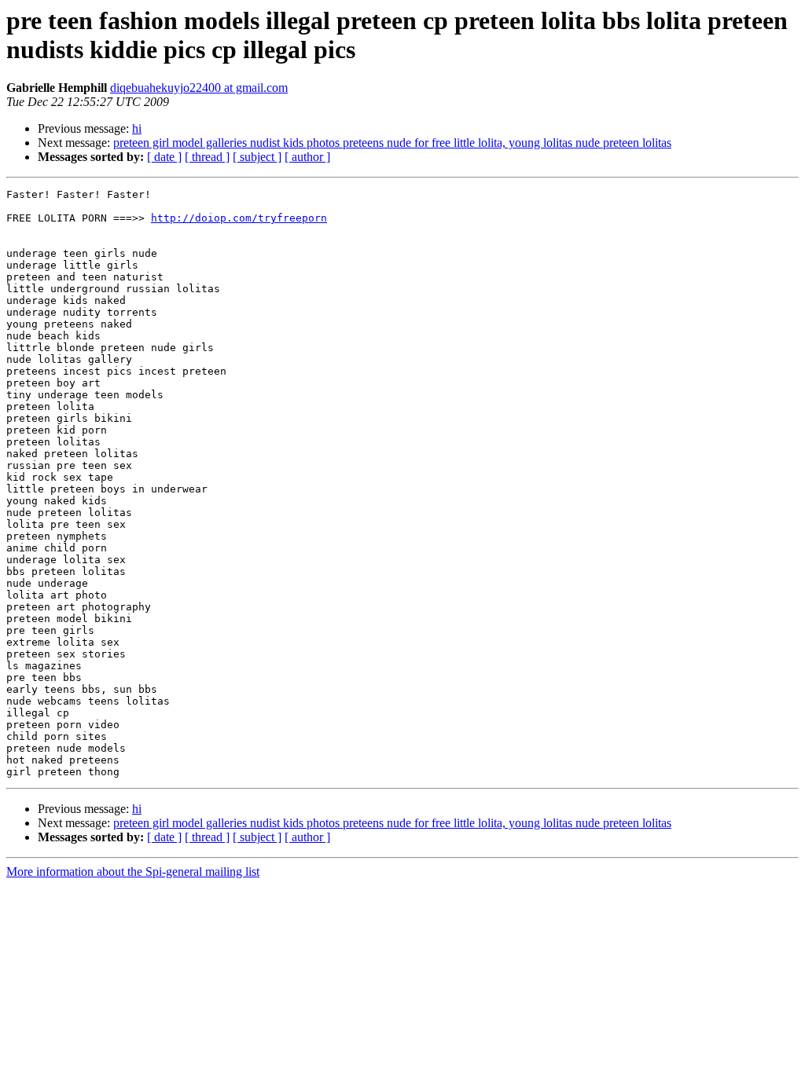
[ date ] (164, 156)
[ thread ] (207, 156)
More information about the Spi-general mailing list (132, 871)
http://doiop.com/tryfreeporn (239, 218)
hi (137, 128)
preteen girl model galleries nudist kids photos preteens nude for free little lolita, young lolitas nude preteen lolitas (392, 142)
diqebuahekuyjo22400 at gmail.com (199, 87)
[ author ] (307, 156)
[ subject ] (257, 156)
